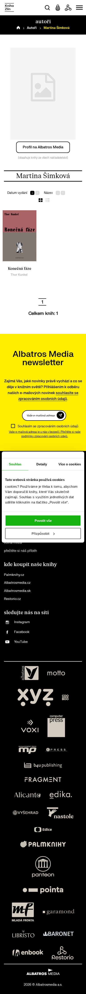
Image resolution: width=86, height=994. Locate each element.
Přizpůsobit (40, 533)
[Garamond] (58, 912)
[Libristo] (23, 934)
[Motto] (56, 673)
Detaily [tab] (41, 464)
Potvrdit (60, 415)
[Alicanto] (27, 795)
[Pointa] (43, 890)
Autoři (32, 28)
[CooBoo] (65, 697)
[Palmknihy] (43, 844)
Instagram (22, 622)
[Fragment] (43, 779)
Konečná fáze (19, 268)
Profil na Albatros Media (43, 147)
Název (48, 192)
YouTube (21, 642)
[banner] (9, 8)
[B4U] (43, 765)
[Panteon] (43, 867)
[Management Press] (27, 750)
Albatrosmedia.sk (17, 591)
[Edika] (61, 795)
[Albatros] (30, 673)
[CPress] (56, 750)
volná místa (13, 543)
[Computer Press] (56, 726)
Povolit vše (43, 520)
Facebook (21, 632)
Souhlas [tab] (15, 464)
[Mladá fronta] (22, 912)
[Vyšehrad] (25, 813)
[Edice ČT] (43, 829)
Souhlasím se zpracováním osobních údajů (48, 426)
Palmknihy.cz (14, 575)
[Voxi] (30, 726)
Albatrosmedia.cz (17, 583)
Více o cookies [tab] (69, 464)
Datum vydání (17, 192)
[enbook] (27, 953)
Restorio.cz (12, 599)
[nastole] (60, 813)
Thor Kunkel (19, 275)
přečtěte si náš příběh (20, 551)
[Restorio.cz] (62, 953)
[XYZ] (35, 697)
